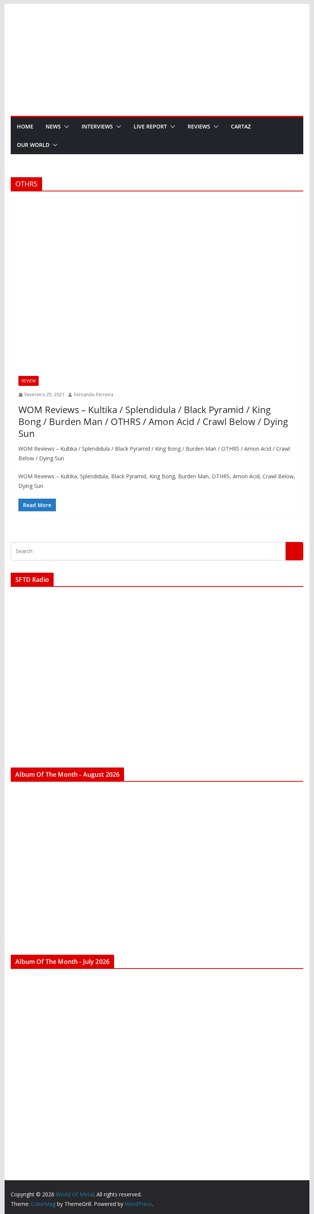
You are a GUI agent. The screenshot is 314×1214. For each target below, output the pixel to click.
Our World (33, 144)
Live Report (150, 126)
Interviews (97, 126)
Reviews (199, 126)
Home (25, 126)
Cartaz (241, 126)
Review (28, 381)
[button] (65, 126)
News (53, 126)
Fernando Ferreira (93, 394)
